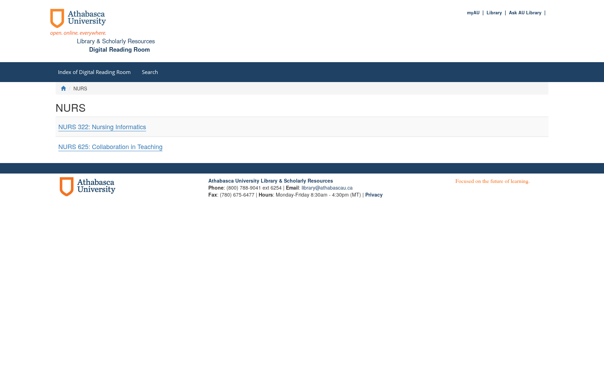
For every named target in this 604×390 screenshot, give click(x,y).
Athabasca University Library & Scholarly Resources (270, 180)
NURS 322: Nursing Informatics (102, 126)
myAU (473, 12)
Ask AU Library (525, 12)
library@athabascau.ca (327, 187)
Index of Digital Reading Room (94, 71)
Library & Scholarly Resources (116, 41)
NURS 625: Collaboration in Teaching (110, 146)
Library (494, 12)
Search (150, 71)
